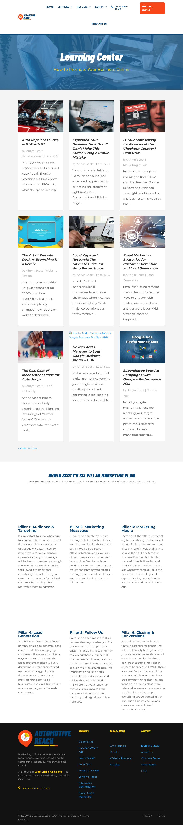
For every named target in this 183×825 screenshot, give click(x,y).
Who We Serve (150, 758)
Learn (99, 6)
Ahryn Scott (34, 151)
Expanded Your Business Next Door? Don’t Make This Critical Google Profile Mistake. (90, 148)
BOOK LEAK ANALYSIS (146, 8)
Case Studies (118, 745)
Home (50, 6)
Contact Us (99, 23)
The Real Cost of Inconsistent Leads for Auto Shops (40, 375)
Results (82, 6)
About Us (147, 752)
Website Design (89, 770)
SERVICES (84, 731)
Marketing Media (135, 165)
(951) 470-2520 (121, 7)
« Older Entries (27, 448)
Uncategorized (32, 156)
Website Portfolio (121, 758)
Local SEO (51, 156)
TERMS (161, 815)
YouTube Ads (87, 758)
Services (63, 6)
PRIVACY (147, 815)
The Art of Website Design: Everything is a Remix (39, 259)
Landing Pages (88, 776)
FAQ (144, 770)
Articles (114, 764)
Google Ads (86, 741)
